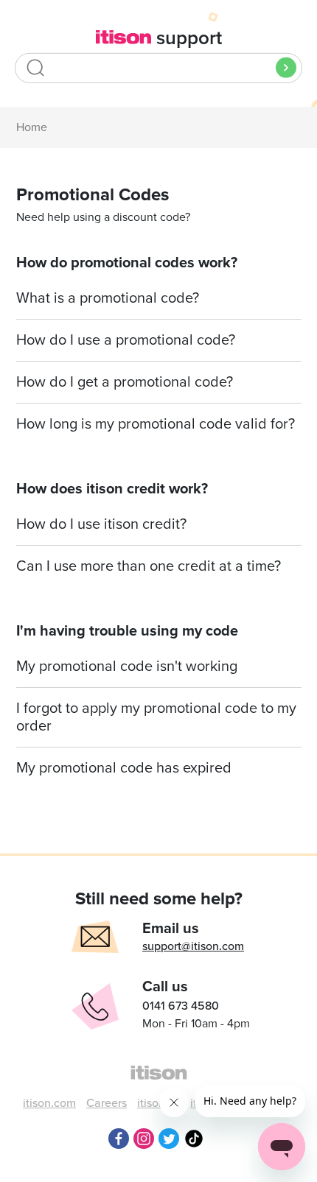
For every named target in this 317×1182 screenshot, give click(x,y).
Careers (106, 1103)
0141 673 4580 (180, 1006)
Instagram (143, 1138)
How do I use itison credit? (101, 524)
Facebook (118, 1138)
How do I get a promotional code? (124, 382)
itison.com (49, 1103)
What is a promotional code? (107, 298)
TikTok (194, 1138)
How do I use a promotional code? (125, 340)
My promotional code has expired (123, 768)
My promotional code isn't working (126, 666)
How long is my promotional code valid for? (155, 424)
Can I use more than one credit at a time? (148, 566)
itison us (158, 1103)
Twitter (168, 1138)
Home (31, 127)
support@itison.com (193, 946)
